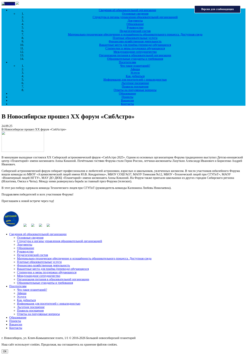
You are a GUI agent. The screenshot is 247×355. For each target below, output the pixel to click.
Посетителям (127, 62)
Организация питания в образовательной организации (135, 55)
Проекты (127, 97)
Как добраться (135, 76)
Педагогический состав (135, 31)
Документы (135, 20)
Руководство (135, 27)
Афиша (135, 69)
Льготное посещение (135, 83)
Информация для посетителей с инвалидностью (135, 79)
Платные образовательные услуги (135, 38)
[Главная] (9, 3)
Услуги (135, 72)
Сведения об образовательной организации (127, 10)
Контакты (127, 104)
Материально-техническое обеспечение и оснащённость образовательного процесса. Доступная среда (135, 34)
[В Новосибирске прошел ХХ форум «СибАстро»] (23, 150)
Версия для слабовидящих (217, 9)
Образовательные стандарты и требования (135, 58)
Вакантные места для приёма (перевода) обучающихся (135, 44)
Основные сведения (135, 13)
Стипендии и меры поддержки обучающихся (135, 48)
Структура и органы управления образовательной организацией (135, 17)
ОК (5, 351)
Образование (135, 24)
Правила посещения (135, 86)
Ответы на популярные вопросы (135, 90)
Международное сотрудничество (135, 51)
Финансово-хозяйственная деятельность (135, 41)
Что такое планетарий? (135, 65)
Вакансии (127, 100)
